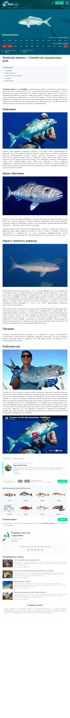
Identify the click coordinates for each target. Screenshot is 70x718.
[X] (35, 550)
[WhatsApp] (38, 550)
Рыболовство (9, 81)
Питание (8, 78)
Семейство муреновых (18, 458)
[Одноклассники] (31, 550)
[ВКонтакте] (28, 550)
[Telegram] (42, 550)
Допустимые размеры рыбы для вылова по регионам (34, 571)
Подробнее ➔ (17, 473)
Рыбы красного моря (22, 581)
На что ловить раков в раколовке (26, 560)
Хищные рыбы (7, 458)
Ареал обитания (10, 73)
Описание (8, 70)
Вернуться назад (65, 7)
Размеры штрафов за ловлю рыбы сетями (29, 592)
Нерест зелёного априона (13, 75)
